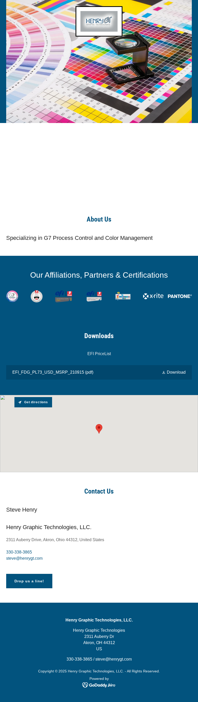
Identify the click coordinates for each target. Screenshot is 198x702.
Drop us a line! (29, 581)
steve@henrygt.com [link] (24, 558)
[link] (99, 21)
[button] (174, 372)
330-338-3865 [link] (19, 552)
